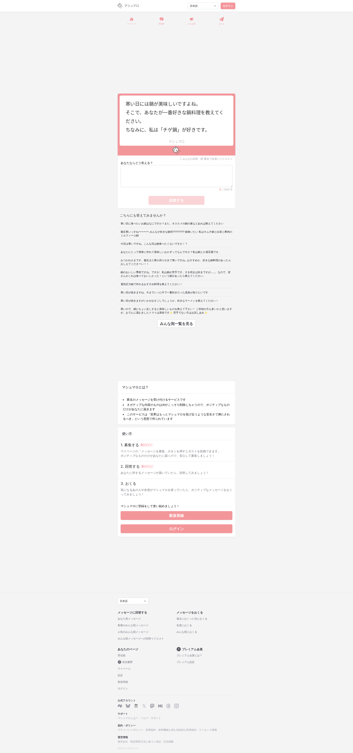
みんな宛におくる (186, 631)
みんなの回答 (190, 158)
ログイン (228, 5)
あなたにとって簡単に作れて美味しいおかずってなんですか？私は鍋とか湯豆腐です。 (171, 251)
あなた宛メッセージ (129, 618)
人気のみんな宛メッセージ (133, 631)
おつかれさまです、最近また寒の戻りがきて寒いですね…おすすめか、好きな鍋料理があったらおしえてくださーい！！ (176, 262)
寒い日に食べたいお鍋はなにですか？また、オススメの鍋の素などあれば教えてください (172, 223)
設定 (120, 675)
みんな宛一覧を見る (176, 323)
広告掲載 (168, 741)
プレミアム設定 (185, 661)
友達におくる (184, 625)
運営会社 (123, 741)
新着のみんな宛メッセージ (133, 625)
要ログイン (146, 444)
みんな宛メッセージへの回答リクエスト (141, 638)
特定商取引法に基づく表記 (145, 741)
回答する (176, 200)
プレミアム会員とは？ (189, 655)
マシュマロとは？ (128, 718)
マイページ (124, 668)
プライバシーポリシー (130, 729)
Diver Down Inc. (129, 748)
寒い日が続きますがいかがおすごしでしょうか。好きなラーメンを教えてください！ (169, 300)
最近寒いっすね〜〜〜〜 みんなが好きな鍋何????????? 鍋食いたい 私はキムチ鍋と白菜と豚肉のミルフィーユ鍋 (176, 233)
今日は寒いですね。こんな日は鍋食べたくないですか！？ (154, 243)
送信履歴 (126, 661)
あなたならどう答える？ (137, 163)
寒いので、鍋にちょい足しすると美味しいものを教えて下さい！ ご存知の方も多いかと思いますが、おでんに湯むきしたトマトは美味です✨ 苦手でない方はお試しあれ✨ (176, 310)
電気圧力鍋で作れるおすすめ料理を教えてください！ (151, 284)
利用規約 (151, 729)
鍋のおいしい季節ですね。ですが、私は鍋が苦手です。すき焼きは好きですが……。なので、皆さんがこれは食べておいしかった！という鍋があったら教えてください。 (176, 274)
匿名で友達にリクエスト (218, 158)
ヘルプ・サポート (150, 718)
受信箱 (121, 655)
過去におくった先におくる (191, 618)
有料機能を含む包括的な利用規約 (177, 729)
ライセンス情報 (208, 729)
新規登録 (176, 515)
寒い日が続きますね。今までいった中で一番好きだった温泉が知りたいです (164, 292)
